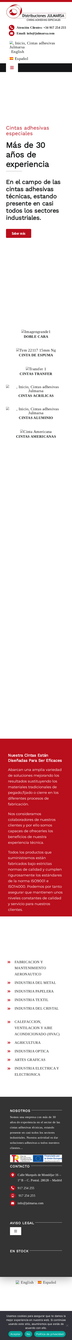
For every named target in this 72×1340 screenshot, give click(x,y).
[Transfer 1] (36, 369)
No (28, 1334)
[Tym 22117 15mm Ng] (36, 350)
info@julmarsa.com (30, 1203)
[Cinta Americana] (36, 431)
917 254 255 (26, 1188)
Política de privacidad (50, 1334)
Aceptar (15, 1334)
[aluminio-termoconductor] (36, 409)
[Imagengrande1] (36, 331)
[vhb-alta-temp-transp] (36, 387)
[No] (67, 1325)
